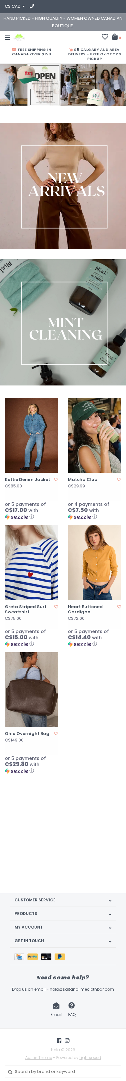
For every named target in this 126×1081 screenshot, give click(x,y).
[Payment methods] (20, 956)
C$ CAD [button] (13, 6)
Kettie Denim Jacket (27, 479)
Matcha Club (82, 479)
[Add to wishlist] (56, 479)
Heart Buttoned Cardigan (85, 609)
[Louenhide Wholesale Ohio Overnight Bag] (31, 689)
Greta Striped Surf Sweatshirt (26, 609)
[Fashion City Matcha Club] (94, 435)
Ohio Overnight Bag (27, 733)
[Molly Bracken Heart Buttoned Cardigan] (94, 562)
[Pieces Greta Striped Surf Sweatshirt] (31, 562)
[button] (31, 510)
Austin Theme (38, 1057)
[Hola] (19, 37)
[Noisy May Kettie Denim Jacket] (31, 435)
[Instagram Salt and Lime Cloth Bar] (67, 1040)
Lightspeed (90, 1057)
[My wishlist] (105, 38)
